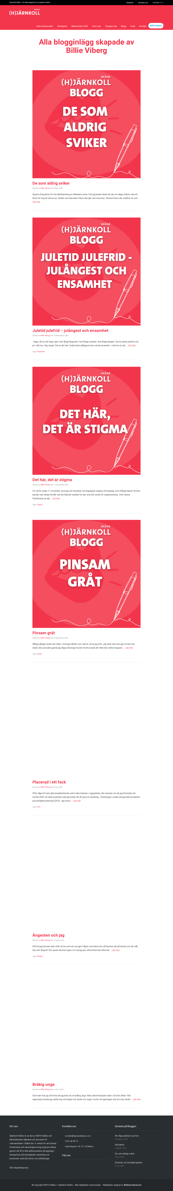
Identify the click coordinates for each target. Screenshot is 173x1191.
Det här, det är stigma (52, 479)
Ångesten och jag (48, 935)
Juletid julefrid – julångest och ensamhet (71, 330)
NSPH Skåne (156, 25)
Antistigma (62, 26)
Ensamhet (41, 352)
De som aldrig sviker (51, 183)
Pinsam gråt (44, 632)
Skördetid (119, 1144)
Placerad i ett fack (49, 782)
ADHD (39, 654)
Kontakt (142, 26)
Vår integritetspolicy (19, 1167)
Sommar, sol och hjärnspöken (128, 1162)
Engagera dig (111, 26)
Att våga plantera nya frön (127, 1136)
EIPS (38, 807)
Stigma (40, 505)
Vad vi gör (96, 26)
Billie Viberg (45, 188)
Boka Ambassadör (45, 26)
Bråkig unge (44, 1084)
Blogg (123, 26)
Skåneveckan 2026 (79, 26)
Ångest (40, 956)
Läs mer (36, 202)
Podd (132, 26)
